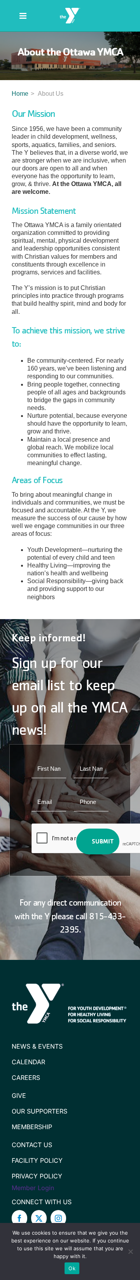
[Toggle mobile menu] (23, 16)
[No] (130, 1251)
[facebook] (19, 1218)
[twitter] (39, 1218)
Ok (71, 1268)
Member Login (33, 1188)
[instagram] (58, 1218)
